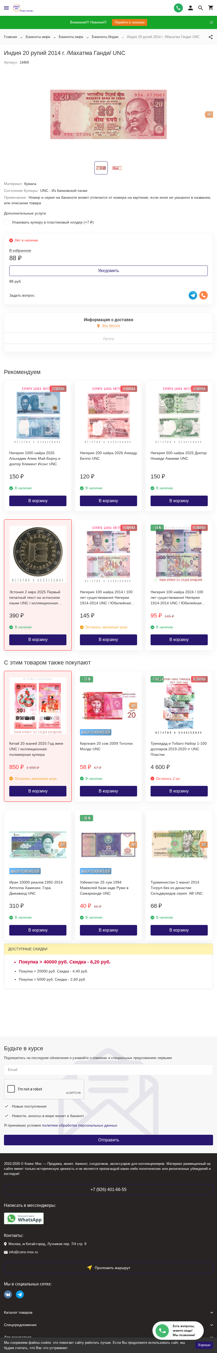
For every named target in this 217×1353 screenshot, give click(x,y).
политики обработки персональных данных (79, 1125)
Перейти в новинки (129, 22)
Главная (10, 37)
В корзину (38, 501)
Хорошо (204, 1345)
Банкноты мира (38, 37)
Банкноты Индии (105, 37)
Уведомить (108, 270)
